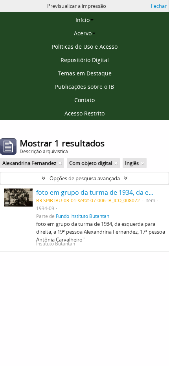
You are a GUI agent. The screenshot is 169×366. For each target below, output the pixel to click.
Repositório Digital (85, 60)
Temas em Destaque (85, 73)
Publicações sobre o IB (84, 86)
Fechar (159, 5)
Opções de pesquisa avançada (85, 178)
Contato (84, 100)
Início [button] (82, 20)
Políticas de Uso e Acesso (85, 46)
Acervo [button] (83, 33)
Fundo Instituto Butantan (82, 216)
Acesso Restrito (84, 113)
